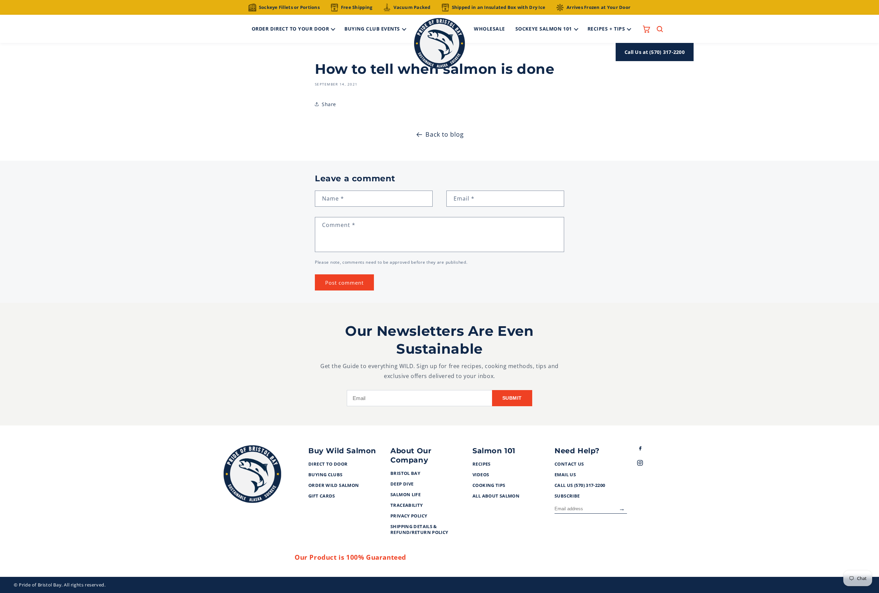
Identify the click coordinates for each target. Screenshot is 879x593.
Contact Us (569, 464)
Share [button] (329, 104)
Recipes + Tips (606, 29)
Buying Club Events (372, 29)
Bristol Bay (405, 473)
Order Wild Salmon (333, 485)
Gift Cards (321, 496)
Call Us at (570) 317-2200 (655, 52)
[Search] (660, 29)
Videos (480, 475)
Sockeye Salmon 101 (543, 29)
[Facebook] (646, 450)
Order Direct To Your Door (290, 29)
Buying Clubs (325, 475)
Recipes (481, 464)
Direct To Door (327, 464)
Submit (512, 398)
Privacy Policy (408, 516)
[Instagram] (646, 464)
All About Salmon (496, 496)
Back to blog (444, 134)
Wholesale (489, 29)
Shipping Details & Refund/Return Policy (419, 529)
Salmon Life (405, 495)
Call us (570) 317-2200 (580, 485)
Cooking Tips (488, 485)
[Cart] (646, 29)
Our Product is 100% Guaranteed (350, 557)
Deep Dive (401, 484)
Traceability (406, 505)
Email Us (565, 475)
